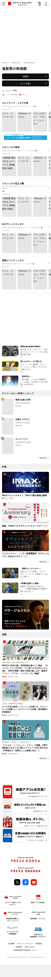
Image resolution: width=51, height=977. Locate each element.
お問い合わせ (29, 947)
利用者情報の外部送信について (25, 950)
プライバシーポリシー (25, 944)
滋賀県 (25, 76)
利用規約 (38, 944)
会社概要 (11, 944)
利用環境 (19, 947)
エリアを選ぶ (25, 83)
